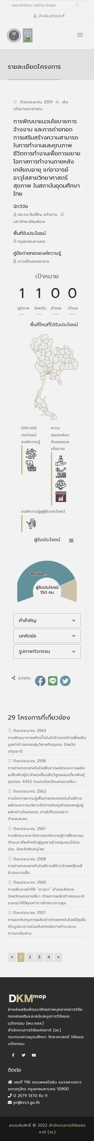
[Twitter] (23, 1055)
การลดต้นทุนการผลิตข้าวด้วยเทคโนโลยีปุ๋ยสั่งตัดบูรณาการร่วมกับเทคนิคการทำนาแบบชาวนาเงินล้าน (47, 926)
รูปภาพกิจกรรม (34, 651)
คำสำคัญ (27, 620)
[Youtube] (34, 1055)
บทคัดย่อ (27, 636)
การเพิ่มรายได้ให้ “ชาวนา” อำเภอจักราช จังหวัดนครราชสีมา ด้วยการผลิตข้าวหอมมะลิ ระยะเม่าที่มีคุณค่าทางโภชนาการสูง (46, 896)
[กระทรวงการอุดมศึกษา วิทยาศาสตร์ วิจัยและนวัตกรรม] (14, 35)
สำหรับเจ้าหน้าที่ (51, 16)
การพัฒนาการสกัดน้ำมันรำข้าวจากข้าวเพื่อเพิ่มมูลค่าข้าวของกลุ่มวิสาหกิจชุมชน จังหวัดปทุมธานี (47, 744)
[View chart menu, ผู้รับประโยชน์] (71, 541)
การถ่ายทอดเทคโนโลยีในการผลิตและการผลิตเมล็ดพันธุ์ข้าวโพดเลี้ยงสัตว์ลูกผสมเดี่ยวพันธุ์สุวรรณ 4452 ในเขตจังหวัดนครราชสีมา (46, 775)
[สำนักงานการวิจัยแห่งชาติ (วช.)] (28, 35)
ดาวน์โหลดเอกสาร (32, 261)
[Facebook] (13, 1055)
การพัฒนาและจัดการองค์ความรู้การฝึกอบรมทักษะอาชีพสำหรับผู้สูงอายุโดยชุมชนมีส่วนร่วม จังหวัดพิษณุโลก (46, 842)
